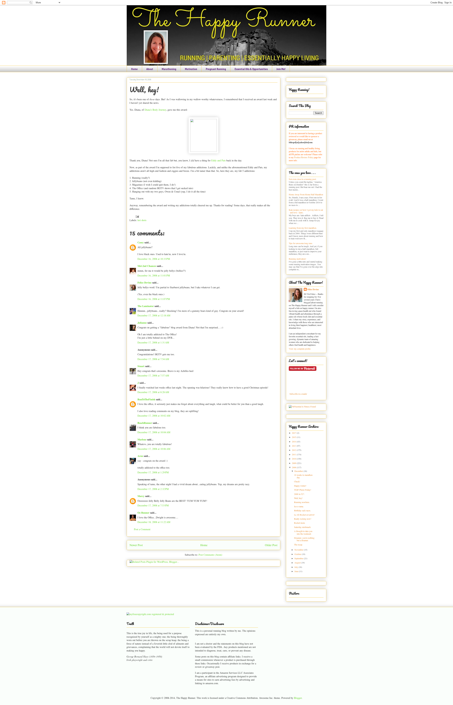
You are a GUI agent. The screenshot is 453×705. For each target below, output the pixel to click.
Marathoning (169, 69)
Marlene (141, 439)
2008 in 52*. (299, 494)
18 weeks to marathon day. (303, 476)
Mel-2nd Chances (146, 266)
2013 (294, 445)
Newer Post (136, 545)
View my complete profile (300, 348)
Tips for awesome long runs (300, 243)
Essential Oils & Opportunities (251, 69)
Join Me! (280, 69)
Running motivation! (297, 258)
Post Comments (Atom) (210, 554)
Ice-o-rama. (299, 506)
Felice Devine (144, 282)
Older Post (271, 545)
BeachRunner (144, 423)
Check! (297, 481)
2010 (294, 458)
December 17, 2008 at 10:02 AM (153, 415)
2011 (294, 454)
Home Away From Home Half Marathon (306, 194)
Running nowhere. (302, 502)
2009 (294, 463)
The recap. (298, 544)
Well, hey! (144, 89)
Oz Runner (143, 512)
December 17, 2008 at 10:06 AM (153, 449)
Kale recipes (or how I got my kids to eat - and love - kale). (306, 211)
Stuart (140, 366)
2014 (294, 441)
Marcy (140, 496)
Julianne (142, 322)
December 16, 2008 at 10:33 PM (153, 259)
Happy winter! (300, 485)
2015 (294, 437)
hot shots (141, 220)
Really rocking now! (302, 518)
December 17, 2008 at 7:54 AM (153, 359)
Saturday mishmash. (302, 527)
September (299, 558)
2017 (294, 432)
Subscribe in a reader (298, 393)
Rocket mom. (299, 522)
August (297, 562)
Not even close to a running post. (302, 179)
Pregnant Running (216, 69)
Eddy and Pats (218, 160)
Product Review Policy (304, 157)
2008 (294, 467)
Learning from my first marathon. (303, 227)
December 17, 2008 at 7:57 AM (153, 375)
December (298, 471)
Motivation (191, 69)
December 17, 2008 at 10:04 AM (153, 432)
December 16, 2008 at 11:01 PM (153, 275)
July (296, 567)
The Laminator (145, 306)
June (296, 571)
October (298, 554)
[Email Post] (136, 216)
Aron (140, 456)
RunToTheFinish (146, 399)
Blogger (298, 698)
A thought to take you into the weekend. (303, 532)
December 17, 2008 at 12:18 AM (153, 315)
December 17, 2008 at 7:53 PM (153, 505)
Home (134, 69)
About (149, 69)
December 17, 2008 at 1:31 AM (153, 342)
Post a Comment (142, 529)
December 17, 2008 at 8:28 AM (153, 392)
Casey (140, 242)
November (299, 549)
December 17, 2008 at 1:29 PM (153, 472)
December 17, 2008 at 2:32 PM (153, 489)
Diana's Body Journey (155, 109)
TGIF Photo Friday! (302, 489)
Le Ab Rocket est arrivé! (304, 514)
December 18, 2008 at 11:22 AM (153, 522)
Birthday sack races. (302, 510)
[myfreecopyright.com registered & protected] (150, 614)
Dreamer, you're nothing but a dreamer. (304, 539)
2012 (294, 450)
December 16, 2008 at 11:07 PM (153, 299)
